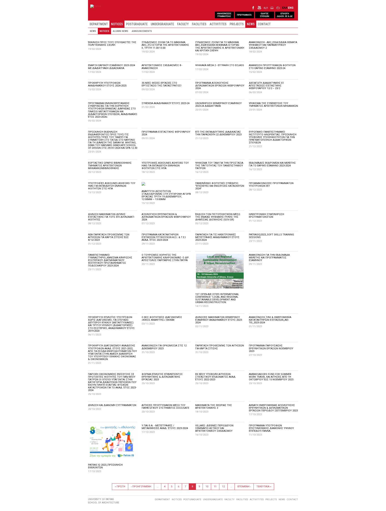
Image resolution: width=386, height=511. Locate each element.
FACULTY (183, 24)
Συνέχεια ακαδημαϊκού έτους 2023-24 (165, 103)
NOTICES (117, 24)
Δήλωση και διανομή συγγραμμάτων (112, 405)
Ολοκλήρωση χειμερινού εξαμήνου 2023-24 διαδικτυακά (218, 104)
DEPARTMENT (99, 24)
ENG (291, 7)
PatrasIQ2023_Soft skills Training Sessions (271, 236)
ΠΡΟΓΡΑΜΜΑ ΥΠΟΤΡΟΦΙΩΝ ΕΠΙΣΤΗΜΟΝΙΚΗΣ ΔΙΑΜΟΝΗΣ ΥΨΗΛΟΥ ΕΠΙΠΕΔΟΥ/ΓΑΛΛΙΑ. (271, 428)
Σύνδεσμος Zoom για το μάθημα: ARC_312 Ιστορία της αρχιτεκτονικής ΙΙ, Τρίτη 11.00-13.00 (165, 45)
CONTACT (264, 24)
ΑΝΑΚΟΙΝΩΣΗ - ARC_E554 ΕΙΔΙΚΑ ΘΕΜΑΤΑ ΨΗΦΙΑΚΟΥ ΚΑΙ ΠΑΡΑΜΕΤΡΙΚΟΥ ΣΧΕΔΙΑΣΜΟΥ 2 (273, 45)
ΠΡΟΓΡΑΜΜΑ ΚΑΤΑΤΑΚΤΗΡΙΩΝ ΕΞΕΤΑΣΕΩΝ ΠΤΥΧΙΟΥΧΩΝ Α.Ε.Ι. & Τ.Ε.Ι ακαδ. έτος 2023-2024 (164, 237)
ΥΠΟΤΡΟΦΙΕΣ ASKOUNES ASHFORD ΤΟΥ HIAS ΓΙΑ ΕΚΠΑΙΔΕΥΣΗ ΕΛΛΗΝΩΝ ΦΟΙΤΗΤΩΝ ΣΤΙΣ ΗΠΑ (165, 165)
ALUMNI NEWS (120, 31)
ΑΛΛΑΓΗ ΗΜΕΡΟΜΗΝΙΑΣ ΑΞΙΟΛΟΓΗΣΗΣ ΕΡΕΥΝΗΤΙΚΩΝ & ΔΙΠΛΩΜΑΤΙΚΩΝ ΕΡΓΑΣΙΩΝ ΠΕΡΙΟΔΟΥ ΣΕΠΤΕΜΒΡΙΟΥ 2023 (273, 408)
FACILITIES (199, 24)
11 (215, 486)
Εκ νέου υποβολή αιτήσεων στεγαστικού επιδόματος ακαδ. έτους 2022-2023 (215, 377)
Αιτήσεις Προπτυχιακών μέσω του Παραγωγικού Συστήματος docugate (165, 406)
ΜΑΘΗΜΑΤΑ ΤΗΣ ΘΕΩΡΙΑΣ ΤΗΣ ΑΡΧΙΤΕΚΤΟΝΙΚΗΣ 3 (213, 406)
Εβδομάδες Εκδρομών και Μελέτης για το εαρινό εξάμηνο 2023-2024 (272, 164)
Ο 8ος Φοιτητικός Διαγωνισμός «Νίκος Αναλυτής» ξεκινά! (162, 318)
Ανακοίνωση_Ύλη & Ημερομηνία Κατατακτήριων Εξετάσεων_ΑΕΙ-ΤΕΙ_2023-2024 (270, 320)
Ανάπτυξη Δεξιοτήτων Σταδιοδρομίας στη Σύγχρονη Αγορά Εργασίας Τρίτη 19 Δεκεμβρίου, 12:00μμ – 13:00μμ (166, 195)
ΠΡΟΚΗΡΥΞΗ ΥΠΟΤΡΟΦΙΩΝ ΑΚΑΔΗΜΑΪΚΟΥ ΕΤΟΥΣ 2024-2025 (107, 84)
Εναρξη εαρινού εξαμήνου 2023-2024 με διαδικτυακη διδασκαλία (111, 66)
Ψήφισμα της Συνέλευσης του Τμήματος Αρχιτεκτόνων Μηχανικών (273, 104)
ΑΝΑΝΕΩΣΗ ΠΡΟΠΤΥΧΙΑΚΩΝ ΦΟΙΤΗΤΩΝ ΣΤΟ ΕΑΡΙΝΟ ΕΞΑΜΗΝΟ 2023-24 (272, 66)
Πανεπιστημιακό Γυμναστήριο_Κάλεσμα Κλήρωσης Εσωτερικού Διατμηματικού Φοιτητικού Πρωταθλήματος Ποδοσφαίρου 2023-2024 (110, 260)
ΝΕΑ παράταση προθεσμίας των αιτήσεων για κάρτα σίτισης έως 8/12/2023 (108, 237)
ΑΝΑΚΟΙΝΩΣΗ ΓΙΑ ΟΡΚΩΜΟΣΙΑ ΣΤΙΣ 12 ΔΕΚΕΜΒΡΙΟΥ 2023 (164, 347)
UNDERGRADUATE (162, 24)
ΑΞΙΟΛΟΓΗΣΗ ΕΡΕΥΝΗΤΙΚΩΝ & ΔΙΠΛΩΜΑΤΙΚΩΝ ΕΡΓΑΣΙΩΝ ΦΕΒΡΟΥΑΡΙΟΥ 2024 (166, 217)
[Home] (95, 6)
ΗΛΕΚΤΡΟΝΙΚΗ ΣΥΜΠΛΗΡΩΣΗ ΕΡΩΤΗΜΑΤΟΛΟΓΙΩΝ (266, 215)
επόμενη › (244, 486)
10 (207, 486)
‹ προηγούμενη (141, 486)
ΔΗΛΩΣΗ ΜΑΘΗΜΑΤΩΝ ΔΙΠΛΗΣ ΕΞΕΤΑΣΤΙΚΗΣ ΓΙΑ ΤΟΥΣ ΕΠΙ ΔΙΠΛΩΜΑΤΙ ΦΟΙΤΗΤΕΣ (111, 217)
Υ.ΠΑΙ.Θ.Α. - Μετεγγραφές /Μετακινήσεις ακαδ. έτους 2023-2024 (165, 427)
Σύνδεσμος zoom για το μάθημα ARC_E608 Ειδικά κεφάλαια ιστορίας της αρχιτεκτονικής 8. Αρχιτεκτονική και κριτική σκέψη (219, 46)
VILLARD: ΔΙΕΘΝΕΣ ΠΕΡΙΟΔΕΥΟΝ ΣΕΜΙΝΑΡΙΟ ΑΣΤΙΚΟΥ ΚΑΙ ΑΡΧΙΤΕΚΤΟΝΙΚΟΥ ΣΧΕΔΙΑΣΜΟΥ (214, 428)
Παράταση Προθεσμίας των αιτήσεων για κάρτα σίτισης (219, 347)
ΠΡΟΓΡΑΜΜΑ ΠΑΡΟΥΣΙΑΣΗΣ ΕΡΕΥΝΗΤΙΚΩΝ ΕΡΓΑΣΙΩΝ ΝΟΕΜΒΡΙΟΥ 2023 (271, 348)
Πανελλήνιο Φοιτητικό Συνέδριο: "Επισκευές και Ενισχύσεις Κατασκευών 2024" (219, 186)
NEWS (251, 24)
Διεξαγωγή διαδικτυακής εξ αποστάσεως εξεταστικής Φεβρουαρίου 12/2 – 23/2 (266, 86)
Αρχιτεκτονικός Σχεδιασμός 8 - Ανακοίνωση (162, 66)
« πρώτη (120, 486)
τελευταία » (263, 486)
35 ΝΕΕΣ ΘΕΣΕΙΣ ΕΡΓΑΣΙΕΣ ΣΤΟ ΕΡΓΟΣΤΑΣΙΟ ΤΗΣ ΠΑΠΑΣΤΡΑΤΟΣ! (161, 84)
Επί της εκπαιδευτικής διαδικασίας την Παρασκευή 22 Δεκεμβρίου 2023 (218, 133)
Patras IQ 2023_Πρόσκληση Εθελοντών (105, 466)
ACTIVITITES (218, 24)
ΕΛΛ (284, 7)
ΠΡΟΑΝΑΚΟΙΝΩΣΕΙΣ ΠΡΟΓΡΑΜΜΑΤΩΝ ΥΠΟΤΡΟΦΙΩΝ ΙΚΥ (271, 184)
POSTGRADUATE (137, 24)
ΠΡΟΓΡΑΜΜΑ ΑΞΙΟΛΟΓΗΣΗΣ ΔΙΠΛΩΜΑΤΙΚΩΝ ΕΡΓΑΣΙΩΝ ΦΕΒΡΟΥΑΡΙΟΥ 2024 (219, 86)
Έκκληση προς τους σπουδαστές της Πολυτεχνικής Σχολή (112, 43)
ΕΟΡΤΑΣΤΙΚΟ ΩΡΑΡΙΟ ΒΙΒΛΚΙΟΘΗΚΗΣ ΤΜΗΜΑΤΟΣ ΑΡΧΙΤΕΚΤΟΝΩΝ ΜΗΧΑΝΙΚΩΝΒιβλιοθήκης (110, 165)
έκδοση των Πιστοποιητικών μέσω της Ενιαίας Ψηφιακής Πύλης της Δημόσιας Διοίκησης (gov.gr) (217, 217)
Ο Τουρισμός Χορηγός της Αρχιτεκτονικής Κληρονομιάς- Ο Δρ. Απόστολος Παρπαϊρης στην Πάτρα (165, 257)
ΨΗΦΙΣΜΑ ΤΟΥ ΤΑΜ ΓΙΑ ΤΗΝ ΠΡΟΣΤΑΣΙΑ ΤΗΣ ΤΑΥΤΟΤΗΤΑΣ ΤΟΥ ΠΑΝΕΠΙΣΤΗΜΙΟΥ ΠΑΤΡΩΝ (219, 165)
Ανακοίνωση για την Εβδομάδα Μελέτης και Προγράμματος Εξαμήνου (269, 257)
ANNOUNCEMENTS (142, 31)
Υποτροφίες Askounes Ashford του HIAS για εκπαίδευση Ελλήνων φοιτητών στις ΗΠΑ (111, 186)
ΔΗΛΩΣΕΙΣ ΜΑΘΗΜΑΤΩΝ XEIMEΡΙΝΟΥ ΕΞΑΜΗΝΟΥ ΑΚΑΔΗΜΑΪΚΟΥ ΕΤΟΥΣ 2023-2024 (218, 320)
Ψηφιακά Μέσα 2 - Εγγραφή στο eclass (219, 65)
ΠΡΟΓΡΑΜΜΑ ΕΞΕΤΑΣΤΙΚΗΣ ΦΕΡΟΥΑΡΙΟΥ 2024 (166, 133)
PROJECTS (237, 24)
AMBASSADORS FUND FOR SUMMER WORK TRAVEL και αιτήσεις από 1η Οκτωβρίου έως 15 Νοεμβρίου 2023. (271, 377)
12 (223, 486)
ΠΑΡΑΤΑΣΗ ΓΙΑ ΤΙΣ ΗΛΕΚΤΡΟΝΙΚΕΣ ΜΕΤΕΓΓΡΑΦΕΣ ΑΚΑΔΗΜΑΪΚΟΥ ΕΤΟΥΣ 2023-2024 (217, 237)
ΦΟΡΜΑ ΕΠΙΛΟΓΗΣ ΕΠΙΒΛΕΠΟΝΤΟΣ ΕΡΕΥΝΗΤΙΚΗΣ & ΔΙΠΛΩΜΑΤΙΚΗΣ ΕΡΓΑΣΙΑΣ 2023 (162, 377)
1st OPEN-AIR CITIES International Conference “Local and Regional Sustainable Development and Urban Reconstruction (217, 298)
